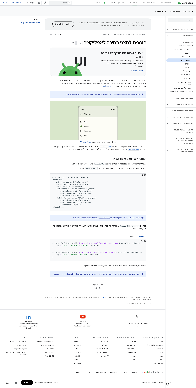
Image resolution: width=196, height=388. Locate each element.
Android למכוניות (103, 352)
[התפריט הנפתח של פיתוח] (129, 2)
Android (160, 341)
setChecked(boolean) (72, 274)
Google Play (119, 3)
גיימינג (133, 341)
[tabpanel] (98, 250)
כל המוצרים (80, 373)
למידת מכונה (131, 345)
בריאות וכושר (131, 349)
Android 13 (77, 356)
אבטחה (160, 349)
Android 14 (77, 352)
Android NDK (49, 356)
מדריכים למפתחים (47, 345)
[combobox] (60, 3)
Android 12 (77, 360)
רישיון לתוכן (104, 297)
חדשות (160, 356)
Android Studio (17, 3)
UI (166, 11)
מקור (161, 352)
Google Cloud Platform (97, 373)
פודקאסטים (158, 363)
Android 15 (77, 349)
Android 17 (77, 341)
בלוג (101, 3)
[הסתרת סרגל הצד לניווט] (168, 384)
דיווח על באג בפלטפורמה (18, 341)
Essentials (168, 3)
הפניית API (50, 349)
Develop (189, 11)
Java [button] (132, 237)
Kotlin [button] (141, 237)
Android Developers (139, 34)
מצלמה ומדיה (131, 352)
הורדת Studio (49, 352)
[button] (182, 29)
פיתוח (134, 3)
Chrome (124, 373)
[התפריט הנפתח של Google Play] (111, 2)
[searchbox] (180, 20)
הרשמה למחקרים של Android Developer (16, 353)
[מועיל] (54, 34)
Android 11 (77, 363)
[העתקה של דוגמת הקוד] (145, 175)
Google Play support (20, 349)
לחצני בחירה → (136, 71)
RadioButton (105, 146)
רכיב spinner (108, 86)
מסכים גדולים (104, 341)
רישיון (154, 382)
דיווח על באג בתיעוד (20, 345)
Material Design (86, 142)
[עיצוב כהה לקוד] (142, 175)
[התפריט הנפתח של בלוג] (96, 2)
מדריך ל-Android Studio (45, 341)
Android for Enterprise (155, 345)
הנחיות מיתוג (145, 382)
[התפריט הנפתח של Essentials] (161, 2)
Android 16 (77, 345)
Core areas (176, 11)
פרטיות (133, 356)
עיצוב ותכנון (150, 3)
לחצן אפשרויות (85, 94)
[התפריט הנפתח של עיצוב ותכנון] (143, 2)
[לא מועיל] (51, 34)
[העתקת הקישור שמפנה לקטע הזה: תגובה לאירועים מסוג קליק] (110, 159)
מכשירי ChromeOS (102, 349)
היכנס (5, 3)
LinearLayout (104, 218)
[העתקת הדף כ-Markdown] (73, 43)
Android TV (104, 356)
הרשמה (26, 382)
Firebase (113, 373)
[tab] (141, 236)
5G (134, 360)
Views (158, 11)
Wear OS (105, 345)
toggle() (57, 274)
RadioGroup (134, 149)
